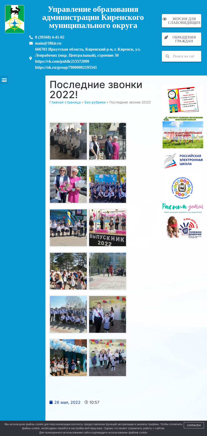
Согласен (194, 425)
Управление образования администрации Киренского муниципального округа (93, 17)
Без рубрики (95, 102)
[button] (4, 80)
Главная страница (65, 102)
